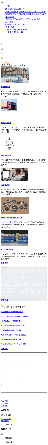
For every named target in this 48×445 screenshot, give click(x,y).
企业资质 (24, 30)
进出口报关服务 (6, 155)
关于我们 (9, 27)
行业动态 (16, 24)
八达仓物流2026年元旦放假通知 (11, 339)
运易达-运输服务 (25, 12)
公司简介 (9, 30)
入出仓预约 (35, 19)
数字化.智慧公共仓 (39, 14)
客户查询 (9, 17)
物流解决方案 (10, 14)
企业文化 (16, 30)
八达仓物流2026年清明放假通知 (11, 321)
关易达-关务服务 (38, 12)
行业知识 (24, 24)
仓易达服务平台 (24, 19)
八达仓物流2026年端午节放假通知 (12, 312)
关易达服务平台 (11, 19)
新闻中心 (9, 22)
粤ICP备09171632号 (22, 363)
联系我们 (18, 32)
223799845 (5, 421)
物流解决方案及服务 (14, 9)
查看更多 (4, 263)
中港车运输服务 (6, 123)
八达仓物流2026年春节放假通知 (11, 330)
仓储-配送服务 (5, 87)
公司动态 (9, 24)
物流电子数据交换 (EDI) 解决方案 (11, 218)
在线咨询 (4, 403)
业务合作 (9, 32)
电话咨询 (4, 401)
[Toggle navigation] (4, 2)
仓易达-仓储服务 (11, 12)
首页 (7, 6)
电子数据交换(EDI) (24, 14)
